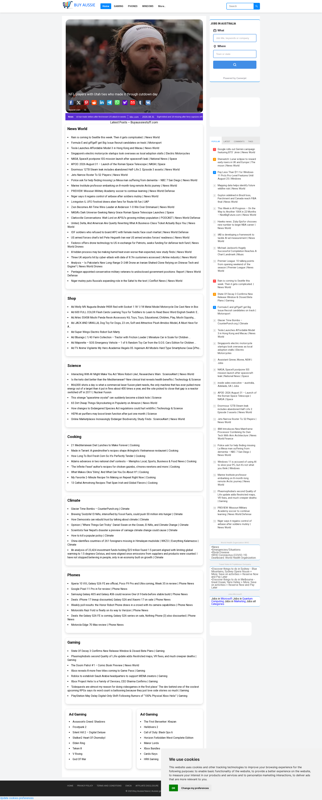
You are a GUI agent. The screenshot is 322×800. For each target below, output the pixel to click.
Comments (239, 141)
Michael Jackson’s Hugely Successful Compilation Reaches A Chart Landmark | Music (237, 251)
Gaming (73, 642)
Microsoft (226, 598)
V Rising (77, 753)
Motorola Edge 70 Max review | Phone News (97, 624)
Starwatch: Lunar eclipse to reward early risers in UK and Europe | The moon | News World (237, 162)
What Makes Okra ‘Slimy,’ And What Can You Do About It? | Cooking (110, 472)
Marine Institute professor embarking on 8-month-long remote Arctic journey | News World (124, 185)
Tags (250, 141)
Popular (215, 141)
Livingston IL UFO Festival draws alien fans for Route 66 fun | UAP (110, 201)
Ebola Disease (220, 552)
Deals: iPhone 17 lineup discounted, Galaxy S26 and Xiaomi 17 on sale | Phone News (121, 599)
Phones (73, 575)
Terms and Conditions (109, 785)
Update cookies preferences (17, 798)
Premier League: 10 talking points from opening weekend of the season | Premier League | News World (236, 265)
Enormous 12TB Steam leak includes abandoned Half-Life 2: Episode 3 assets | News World (125, 169)
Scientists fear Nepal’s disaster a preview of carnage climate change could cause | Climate (124, 530)
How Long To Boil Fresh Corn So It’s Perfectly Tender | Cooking (108, 456)
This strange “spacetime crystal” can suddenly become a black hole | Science (116, 397)
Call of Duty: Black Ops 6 (158, 732)
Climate (73, 500)
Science (74, 366)
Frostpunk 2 (80, 727)
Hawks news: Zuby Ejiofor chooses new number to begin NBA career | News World (237, 225)
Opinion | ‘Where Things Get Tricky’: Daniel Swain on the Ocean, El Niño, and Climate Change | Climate (130, 524)
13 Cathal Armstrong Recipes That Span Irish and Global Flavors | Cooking (114, 482)
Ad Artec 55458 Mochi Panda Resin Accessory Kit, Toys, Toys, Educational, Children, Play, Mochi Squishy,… (133, 317)
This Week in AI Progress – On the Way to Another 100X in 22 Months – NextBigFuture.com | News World (237, 211)
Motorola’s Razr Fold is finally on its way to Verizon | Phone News (109, 610)
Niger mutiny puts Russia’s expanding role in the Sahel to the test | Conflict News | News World (126, 280)
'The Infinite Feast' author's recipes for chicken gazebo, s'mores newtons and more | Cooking (125, 466)
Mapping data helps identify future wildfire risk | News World (236, 187)
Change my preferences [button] (195, 788)
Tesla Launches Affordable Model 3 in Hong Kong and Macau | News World (115, 148)
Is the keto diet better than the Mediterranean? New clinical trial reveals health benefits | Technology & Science (136, 379)
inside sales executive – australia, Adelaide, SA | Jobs (236, 384)
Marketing (240, 601)
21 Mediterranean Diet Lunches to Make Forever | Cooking (105, 445)
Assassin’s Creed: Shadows (89, 721)
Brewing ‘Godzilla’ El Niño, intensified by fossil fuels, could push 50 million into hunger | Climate (127, 514)
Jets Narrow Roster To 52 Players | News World (99, 174)
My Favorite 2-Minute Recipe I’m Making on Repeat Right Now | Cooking (113, 477)
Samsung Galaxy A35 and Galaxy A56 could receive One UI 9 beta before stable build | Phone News (129, 594)
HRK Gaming (151, 759)
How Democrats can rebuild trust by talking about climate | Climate (110, 519)
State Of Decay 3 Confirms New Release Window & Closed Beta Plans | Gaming (118, 651)
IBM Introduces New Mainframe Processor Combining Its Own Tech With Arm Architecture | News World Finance (237, 433)
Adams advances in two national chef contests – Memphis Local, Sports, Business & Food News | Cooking (133, 461)
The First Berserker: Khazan (160, 721)
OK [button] (173, 788)
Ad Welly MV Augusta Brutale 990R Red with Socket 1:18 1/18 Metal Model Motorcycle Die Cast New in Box (134, 306)
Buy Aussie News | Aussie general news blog (155, 791)
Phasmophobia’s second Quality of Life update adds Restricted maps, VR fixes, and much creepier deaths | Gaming (237, 496)
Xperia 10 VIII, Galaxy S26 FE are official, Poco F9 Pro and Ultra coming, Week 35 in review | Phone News (132, 583)
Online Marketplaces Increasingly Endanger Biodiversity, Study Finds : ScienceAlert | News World (128, 419)
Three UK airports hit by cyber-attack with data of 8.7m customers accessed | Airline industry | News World (133, 257)
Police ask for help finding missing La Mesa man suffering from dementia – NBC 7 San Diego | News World (134, 180)
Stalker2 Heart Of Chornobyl (89, 737)
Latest (227, 141)
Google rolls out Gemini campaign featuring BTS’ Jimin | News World (236, 151)
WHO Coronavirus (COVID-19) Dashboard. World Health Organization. (233, 556)
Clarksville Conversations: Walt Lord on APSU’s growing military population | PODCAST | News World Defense (135, 217)
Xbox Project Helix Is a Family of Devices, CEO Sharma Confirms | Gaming (114, 681)
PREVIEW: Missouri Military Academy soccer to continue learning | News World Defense (123, 191)
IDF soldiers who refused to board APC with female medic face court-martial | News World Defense (130, 232)
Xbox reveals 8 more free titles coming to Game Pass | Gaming (108, 670)
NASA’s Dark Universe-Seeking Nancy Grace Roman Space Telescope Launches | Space (122, 212)
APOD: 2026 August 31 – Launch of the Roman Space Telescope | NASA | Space (118, 164)
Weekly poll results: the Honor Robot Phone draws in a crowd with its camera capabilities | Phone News (132, 605)
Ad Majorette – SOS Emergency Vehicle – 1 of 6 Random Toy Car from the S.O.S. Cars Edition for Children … (133, 342)
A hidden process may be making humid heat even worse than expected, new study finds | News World (131, 252)
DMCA (128, 785)
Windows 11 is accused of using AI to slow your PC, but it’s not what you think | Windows (237, 465)
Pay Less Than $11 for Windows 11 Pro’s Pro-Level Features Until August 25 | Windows (235, 175)
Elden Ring (79, 743)
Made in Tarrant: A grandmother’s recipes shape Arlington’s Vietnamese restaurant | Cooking (124, 450)
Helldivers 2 (151, 727)
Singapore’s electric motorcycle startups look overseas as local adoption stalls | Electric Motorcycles (130, 153)
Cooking (74, 437)
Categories (217, 604)
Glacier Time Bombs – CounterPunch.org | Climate (100, 508)
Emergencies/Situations (226, 549)
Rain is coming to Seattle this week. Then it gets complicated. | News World (115, 137)
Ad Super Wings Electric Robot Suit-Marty (95, 332)
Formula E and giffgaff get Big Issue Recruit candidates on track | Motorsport (116, 142)
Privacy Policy (85, 785)
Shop (71, 298)
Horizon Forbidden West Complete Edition (168, 737)
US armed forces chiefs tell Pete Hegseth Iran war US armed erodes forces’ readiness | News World (130, 237)
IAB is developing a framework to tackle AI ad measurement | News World (236, 238)
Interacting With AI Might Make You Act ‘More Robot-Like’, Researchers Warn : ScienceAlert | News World (132, 374)
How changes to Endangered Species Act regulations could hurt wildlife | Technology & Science (127, 408)
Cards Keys (150, 753)
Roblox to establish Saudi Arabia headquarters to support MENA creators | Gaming (119, 676)
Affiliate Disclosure (147, 785)
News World (77, 129)
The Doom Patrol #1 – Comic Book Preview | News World (105, 665)
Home (70, 785)
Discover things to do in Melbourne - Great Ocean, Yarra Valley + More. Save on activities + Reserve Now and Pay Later (233, 583)
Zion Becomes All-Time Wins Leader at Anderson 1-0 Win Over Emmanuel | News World (122, 207)
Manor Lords (151, 743)
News (215, 547)
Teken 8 (77, 748)
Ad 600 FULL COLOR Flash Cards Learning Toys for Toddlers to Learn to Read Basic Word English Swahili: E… (135, 312)
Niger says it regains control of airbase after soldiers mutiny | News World (114, 196)
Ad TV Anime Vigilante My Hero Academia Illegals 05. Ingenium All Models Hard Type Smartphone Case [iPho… (136, 348)
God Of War (79, 759)
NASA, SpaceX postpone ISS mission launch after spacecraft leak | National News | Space (124, 158)
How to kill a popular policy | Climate (92, 535)
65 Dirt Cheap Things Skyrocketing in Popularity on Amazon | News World (114, 403)
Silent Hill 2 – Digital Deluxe (89, 732)
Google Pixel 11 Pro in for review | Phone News (99, 588)
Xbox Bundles (152, 748)
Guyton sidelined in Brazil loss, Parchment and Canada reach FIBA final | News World (237, 198)
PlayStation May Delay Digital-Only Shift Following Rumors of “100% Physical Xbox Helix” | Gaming (129, 695)
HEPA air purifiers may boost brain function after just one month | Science (114, 413)
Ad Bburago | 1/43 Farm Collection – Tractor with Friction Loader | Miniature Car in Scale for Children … (131, 337)
